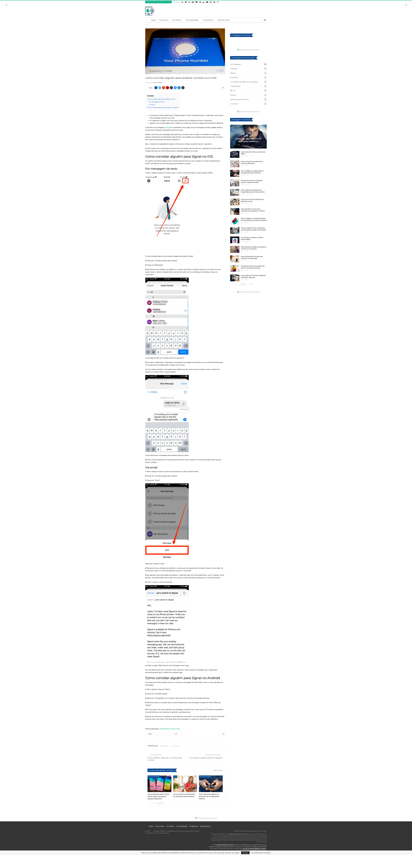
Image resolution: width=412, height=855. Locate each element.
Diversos (233, 95)
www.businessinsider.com (168, 729)
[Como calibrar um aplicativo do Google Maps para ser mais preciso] (234, 192)
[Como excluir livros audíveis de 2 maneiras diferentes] (234, 163)
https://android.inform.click (237, 834)
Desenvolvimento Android (239, 99)
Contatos (176, 2)
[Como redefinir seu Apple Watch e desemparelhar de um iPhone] (234, 173)
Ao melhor (176, 20)
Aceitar (245, 853)
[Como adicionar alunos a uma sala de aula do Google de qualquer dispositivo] (159, 783)
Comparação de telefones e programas (244, 82)
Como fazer (164, 20)
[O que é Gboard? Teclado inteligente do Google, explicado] (234, 277)
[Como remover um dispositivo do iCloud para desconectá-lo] (185, 783)
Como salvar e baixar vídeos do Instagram (206, 758)
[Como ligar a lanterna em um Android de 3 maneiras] (248, 137)
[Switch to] (182, 2)
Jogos (153, 20)
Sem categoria (235, 64)
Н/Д (175, 776)
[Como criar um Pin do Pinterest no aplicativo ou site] (234, 201)
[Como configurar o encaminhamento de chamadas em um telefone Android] (234, 220)
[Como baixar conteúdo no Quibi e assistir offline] (234, 240)
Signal (167, 127)
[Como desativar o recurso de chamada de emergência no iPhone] (234, 211)
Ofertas (232, 73)
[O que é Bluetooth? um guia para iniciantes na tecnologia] (234, 258)
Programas (208, 20)
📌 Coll (232, 90)
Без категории (153, 776)
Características (223, 20)
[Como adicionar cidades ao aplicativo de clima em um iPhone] (234, 249)
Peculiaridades (192, 20)
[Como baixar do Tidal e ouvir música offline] (234, 154)
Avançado (233, 68)
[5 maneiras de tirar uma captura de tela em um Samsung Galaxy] (234, 268)
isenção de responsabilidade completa (254, 848)
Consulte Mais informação (260, 852)
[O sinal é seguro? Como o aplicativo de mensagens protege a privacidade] (234, 230)
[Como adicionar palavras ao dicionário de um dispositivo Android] (211, 783)
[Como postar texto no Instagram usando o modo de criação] (234, 182)
